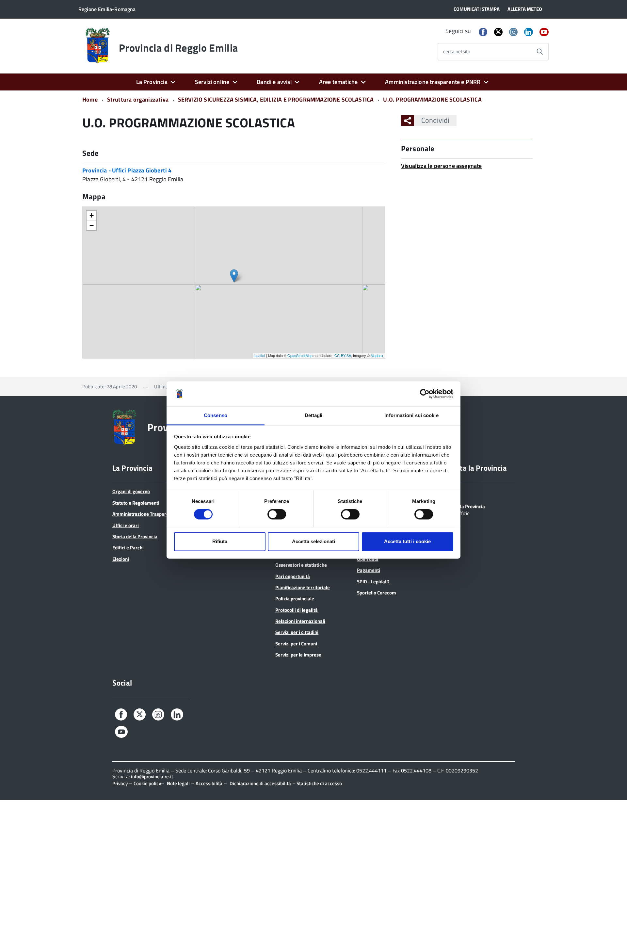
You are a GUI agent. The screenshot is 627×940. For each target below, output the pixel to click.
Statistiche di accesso (319, 783)
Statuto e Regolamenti (135, 503)
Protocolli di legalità (296, 610)
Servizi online (212, 81)
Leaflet (259, 355)
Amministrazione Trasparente (144, 514)
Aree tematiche (338, 81)
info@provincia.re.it (152, 776)
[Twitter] (498, 31)
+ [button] (91, 215)
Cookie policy (147, 783)
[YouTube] (544, 32)
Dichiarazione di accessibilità (260, 783)
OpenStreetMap (300, 355)
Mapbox (377, 355)
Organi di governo (131, 491)
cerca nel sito (456, 51)
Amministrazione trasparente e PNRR (432, 81)
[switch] (276, 514)
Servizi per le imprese (298, 654)
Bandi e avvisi (274, 81)
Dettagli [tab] (314, 415)
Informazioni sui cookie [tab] (411, 415)
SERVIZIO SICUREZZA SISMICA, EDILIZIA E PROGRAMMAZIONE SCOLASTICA (276, 99)
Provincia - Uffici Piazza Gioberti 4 (126, 170)
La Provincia (152, 81)
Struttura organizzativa (138, 99)
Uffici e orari (125, 525)
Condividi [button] (435, 120)
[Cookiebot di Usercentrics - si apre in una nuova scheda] (424, 394)
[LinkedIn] (528, 32)
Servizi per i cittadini (296, 632)
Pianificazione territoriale (302, 587)
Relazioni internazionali (300, 621)
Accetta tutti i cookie (407, 541)
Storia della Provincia (134, 536)
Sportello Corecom (376, 592)
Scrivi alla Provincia (464, 506)
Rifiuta (219, 541)
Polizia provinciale (294, 598)
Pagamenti (368, 570)
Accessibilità (209, 783)
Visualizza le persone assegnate (441, 165)
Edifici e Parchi (128, 547)
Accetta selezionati (313, 541)
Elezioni (120, 559)
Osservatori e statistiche (301, 565)
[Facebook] (483, 32)
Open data (367, 559)
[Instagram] (513, 32)
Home (90, 99)
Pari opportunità (292, 576)
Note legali (178, 783)
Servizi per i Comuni (296, 643)
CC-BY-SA (342, 355)
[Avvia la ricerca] (540, 51)
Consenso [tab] (215, 415)
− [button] (91, 225)
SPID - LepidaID (373, 581)
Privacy (120, 783)
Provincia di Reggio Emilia (178, 47)
